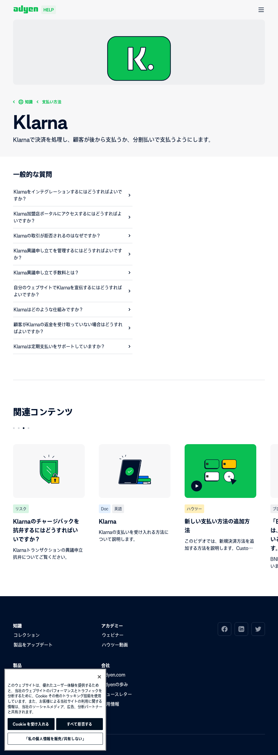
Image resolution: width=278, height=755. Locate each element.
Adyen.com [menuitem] (113, 674)
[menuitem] (224, 629)
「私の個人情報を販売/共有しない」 (55, 739)
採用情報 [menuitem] (110, 704)
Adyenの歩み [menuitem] (115, 684)
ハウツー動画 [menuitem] (115, 645)
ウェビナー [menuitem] (113, 635)
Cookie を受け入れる (31, 724)
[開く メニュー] (261, 10)
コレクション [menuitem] (27, 635)
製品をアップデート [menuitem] (33, 645)
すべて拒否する (79, 724)
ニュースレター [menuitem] (117, 694)
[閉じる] (99, 677)
